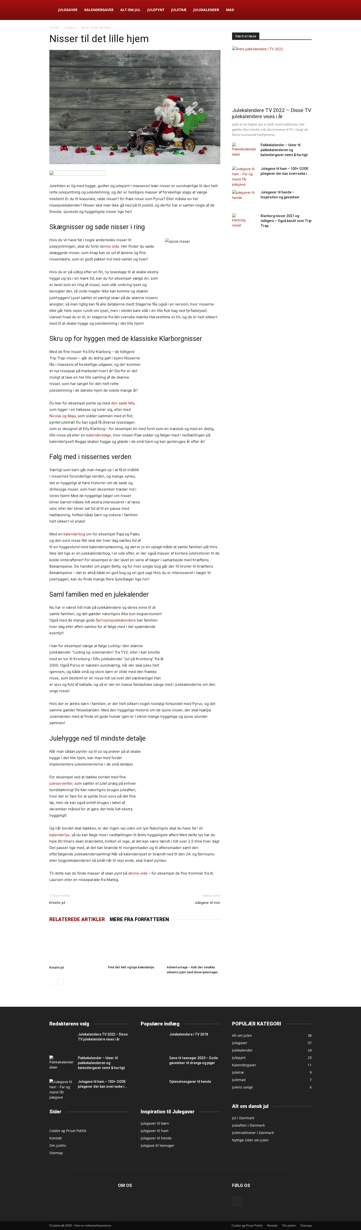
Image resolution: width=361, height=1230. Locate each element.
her (145, 579)
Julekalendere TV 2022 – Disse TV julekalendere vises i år (271, 113)
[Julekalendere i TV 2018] (153, 1040)
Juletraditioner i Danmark (253, 1132)
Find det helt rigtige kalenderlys (131, 967)
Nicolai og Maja (62, 416)
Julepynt (155, 9)
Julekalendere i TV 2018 (188, 1034)
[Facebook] (237, 1201)
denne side (109, 246)
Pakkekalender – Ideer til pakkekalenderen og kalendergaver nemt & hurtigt (284, 150)
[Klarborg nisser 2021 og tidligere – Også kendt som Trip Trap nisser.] (240, 222)
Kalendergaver (98, 9)
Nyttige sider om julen (250, 1140)
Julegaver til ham (154, 1130)
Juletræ (178, 9)
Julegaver (67, 9)
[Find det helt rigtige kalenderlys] (135, 945)
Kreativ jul (57, 902)
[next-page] (60, 982)
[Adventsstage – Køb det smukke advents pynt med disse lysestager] (193, 945)
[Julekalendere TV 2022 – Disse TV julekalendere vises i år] (272, 75)
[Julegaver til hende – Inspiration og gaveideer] (244, 198)
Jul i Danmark (243, 1118)
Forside (54, 27)
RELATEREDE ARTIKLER (77, 919)
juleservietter (60, 783)
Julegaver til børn (155, 1123)
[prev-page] (52, 982)
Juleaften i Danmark (248, 1125)
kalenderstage (98, 435)
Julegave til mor (207, 902)
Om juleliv (57, 1145)
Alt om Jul (130, 9)
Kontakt (55, 1138)
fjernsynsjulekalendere (116, 620)
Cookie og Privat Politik (67, 1130)
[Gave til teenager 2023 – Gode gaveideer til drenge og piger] (153, 1063)
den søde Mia (122, 403)
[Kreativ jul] (76, 945)
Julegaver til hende (156, 1138)
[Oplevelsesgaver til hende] (153, 1087)
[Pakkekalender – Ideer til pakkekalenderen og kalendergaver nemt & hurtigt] (244, 151)
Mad (230, 9)
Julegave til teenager (157, 1145)
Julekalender (206, 9)
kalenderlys (59, 834)
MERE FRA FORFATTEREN (139, 919)
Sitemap (56, 1152)
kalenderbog (74, 534)
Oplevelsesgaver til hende (190, 1082)
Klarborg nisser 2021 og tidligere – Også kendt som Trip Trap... (286, 221)
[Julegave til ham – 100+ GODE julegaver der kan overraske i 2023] (244, 176)
